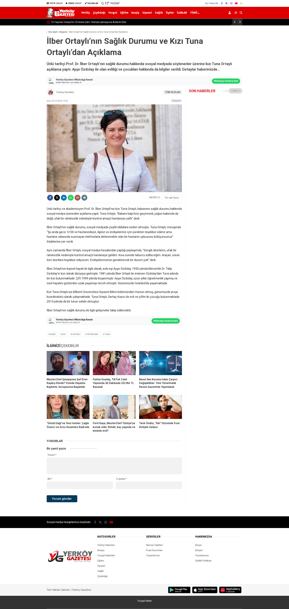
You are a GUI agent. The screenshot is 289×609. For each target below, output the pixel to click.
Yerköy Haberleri (106, 545)
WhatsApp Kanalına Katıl (226, 81)
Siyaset (147, 12)
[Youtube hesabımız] (236, 3)
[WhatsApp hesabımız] (241, 3)
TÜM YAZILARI (172, 92)
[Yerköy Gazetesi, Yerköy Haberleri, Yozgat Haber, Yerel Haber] (61, 16)
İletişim (199, 550)
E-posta (121, 478)
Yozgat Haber (144, 600)
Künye (198, 545)
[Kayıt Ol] (230, 13)
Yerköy (85, 12)
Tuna (107, 334)
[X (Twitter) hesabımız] (226, 3)
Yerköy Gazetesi (65, 92)
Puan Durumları (154, 550)
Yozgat (112, 12)
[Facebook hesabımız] (222, 3)
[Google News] (172, 197)
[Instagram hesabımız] (231, 3)
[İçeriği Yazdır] (84, 198)
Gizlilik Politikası (203, 560)
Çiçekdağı (99, 12)
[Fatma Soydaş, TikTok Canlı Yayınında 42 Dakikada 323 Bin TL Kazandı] (114, 363)
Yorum (51, 455)
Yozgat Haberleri (106, 555)
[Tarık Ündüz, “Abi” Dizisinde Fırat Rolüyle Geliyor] (160, 407)
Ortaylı (76, 334)
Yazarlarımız (153, 555)
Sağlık (159, 12)
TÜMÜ (193, 12)
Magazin (176, 100)
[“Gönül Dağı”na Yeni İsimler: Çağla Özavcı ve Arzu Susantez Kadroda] (68, 407)
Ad (49, 478)
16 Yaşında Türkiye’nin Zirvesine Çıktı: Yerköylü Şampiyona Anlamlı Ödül (88, 22)
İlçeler (170, 12)
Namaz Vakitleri (154, 545)
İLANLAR (182, 12)
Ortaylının (92, 334)
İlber (53, 334)
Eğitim (124, 12)
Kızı (64, 334)
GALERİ (56, 3)
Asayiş (135, 12)
